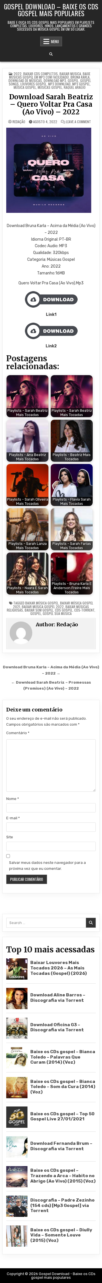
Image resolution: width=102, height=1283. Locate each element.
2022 (18, 73)
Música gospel (25, 87)
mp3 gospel (81, 83)
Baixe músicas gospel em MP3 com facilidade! (50, 75)
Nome (12, 799)
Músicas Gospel (50, 87)
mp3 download (59, 83)
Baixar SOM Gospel (39, 610)
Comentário (17, 733)
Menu (55, 41)
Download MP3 (55, 80)
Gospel (73, 80)
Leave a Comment (78, 121)
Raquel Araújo (75, 87)
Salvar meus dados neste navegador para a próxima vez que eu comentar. (47, 865)
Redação (18, 121)
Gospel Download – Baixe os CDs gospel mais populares (51, 9)
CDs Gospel (64, 610)
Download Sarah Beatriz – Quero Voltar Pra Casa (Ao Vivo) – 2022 (51, 104)
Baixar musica (70, 73)
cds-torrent (84, 610)
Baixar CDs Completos (40, 73)
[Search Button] (51, 54)
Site (9, 837)
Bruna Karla (80, 77)
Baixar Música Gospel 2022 (43, 606)
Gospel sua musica (57, 613)
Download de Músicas (25, 80)
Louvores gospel (33, 83)
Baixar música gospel (41, 602)
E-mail (13, 818)
